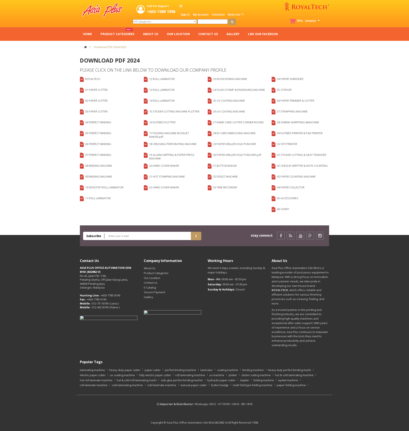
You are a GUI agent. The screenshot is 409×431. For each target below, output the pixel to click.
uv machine (216, 375)
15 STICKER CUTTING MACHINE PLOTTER (174, 111)
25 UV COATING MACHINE (229, 100)
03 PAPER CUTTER (96, 111)
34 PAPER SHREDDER (290, 79)
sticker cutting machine (256, 375)
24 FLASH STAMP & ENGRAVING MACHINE (239, 90)
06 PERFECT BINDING (98, 144)
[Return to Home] (85, 47)
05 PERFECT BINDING (98, 133)
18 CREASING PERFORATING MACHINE (173, 144)
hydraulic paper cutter (221, 380)
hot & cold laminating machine (294, 375)
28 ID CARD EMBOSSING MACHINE (234, 133)
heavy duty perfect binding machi (289, 370)
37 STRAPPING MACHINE (292, 111)
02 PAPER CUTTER (96, 100)
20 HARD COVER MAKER (164, 166)
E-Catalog (150, 287)
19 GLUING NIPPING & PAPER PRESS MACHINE (171, 156)
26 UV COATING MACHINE (229, 111)
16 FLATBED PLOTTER (162, 122)
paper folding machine (291, 385)
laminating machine (92, 370)
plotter (233, 375)
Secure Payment (154, 292)
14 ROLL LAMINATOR (162, 100)
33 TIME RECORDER (225, 187)
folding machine (263, 380)
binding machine (253, 370)
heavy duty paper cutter (124, 370)
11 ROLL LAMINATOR (98, 198)
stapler (244, 380)
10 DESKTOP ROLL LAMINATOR (104, 187)
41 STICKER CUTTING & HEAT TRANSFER (301, 155)
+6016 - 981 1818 (242, 404)
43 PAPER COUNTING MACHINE (296, 176)
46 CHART (283, 209)
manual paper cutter (193, 385)
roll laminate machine (94, 385)
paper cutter (153, 370)
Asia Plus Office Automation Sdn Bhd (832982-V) (197, 422)
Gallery (148, 297)
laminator (206, 370)
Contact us (150, 282)
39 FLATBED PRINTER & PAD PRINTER (300, 133)
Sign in (185, 14)
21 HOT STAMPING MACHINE (167, 176)
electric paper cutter (93, 375)
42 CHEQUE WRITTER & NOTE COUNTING (302, 166)
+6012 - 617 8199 (219, 404)
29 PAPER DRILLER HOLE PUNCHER (234, 144)
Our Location (152, 278)
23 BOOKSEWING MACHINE (230, 79)
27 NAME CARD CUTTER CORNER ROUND (238, 122)
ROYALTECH (92, 79)
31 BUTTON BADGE (225, 166)
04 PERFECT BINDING (98, 122)
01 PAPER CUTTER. (96, 90)
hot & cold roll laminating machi (137, 380)
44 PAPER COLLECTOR (290, 187)
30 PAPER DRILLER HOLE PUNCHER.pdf (237, 155)
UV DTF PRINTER (287, 144)
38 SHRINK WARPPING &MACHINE (298, 122)
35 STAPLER (284, 90)
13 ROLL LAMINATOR (162, 90)
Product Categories (156, 273)
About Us (150, 268)
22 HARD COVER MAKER (164, 187)
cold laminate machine (161, 385)
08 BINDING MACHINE (98, 166)
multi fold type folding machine (252, 385)
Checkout (218, 14)
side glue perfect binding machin (182, 380)
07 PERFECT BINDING (98, 155)
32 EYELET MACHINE (225, 176)
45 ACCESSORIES (287, 198)
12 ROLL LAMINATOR (162, 79)
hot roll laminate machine (96, 380)
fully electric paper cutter (155, 375)
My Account (201, 14)
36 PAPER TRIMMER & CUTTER (295, 100)
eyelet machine (288, 380)
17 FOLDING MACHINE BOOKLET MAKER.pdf (169, 135)
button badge (220, 385)
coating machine (227, 370)
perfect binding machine (180, 370)
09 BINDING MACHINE (98, 176)
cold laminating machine (127, 385)
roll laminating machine (190, 375)
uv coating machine (122, 375)
